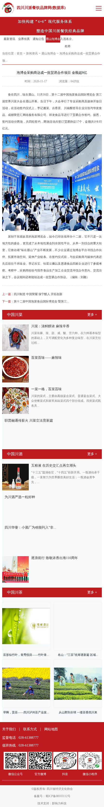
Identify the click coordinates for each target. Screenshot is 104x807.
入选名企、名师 (67, 42)
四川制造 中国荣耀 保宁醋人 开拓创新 (32, 294)
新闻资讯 (32, 53)
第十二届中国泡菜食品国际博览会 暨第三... (35, 301)
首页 (19, 53)
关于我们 (9, 729)
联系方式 (30, 729)
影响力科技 (59, 803)
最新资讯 (9, 39)
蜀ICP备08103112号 (57, 796)
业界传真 (24, 39)
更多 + (92, 314)
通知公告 (38, 39)
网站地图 (51, 729)
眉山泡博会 (53, 39)
